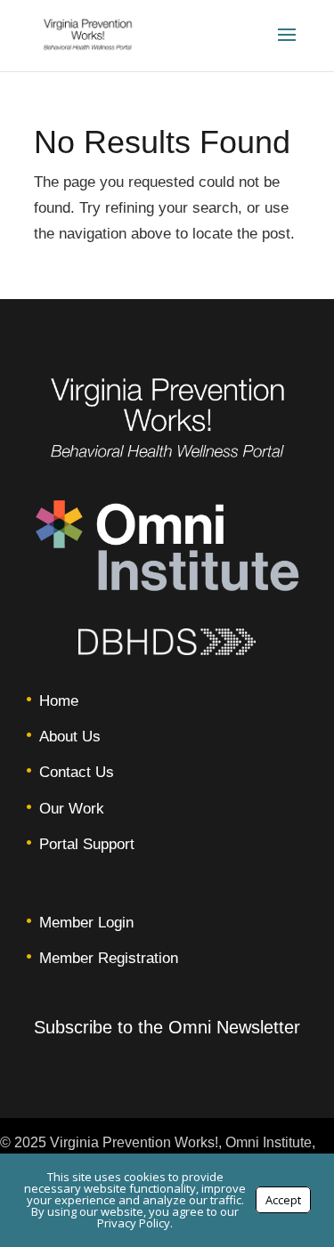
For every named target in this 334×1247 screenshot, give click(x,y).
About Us (70, 736)
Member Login (86, 922)
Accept (283, 1200)
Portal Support (86, 844)
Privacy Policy (133, 1223)
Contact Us (76, 772)
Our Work (71, 808)
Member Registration (108, 958)
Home (58, 700)
